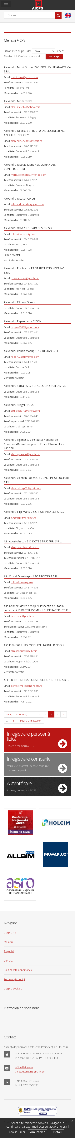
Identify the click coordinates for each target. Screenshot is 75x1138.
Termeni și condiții (14, 979)
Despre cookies (13, 988)
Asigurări (9, 951)
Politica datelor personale (18, 970)
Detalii (57, 1132)
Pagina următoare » (31, 720)
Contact (8, 960)
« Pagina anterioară (16, 714)
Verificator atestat (29, 56)
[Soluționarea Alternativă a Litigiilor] (37, 1114)
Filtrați (54, 56)
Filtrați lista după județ (17, 51)
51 (14, 720)
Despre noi (10, 932)
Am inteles (37, 1132)
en (68, 15)
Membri (8, 942)
